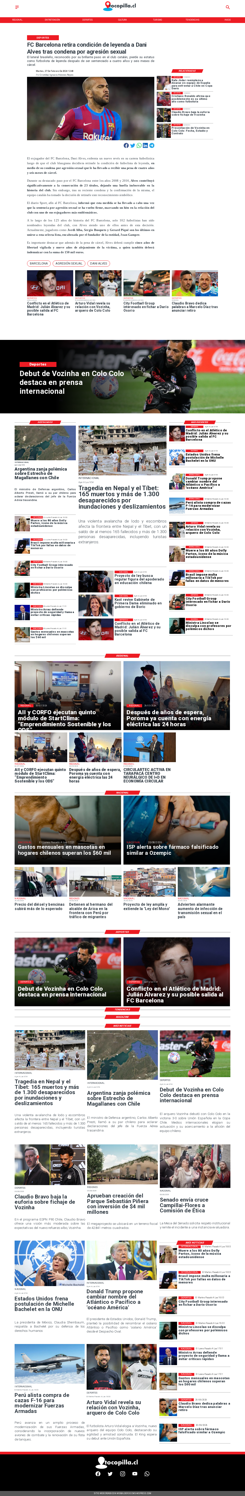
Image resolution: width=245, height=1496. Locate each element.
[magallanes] (45, 460)
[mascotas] (22, 635)
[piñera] (122, 1184)
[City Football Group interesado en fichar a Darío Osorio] (177, 602)
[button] (39, 263)
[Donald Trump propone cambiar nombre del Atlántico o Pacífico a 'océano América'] (177, 481)
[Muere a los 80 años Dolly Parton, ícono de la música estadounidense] (177, 554)
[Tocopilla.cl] (17, 9)
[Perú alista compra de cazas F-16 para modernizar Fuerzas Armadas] (177, 505)
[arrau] (22, 612)
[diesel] (41, 896)
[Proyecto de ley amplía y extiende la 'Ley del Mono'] (149, 896)
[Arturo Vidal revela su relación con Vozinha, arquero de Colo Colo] (177, 530)
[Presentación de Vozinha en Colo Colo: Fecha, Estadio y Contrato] (164, 131)
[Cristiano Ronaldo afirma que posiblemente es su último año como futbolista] (164, 99)
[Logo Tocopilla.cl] (122, 11)
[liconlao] (177, 626)
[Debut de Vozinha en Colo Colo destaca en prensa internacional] (195, 1076)
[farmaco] (168, 1433)
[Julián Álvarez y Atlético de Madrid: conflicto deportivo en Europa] (177, 433)
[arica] (95, 896)
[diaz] (168, 1407)
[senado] (195, 1187)
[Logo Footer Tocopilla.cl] (121, 1468)
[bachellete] (177, 457)
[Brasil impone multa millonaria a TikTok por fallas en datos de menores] (177, 578)
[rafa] (164, 83)
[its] (204, 896)
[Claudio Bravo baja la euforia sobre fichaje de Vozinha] (164, 115)
